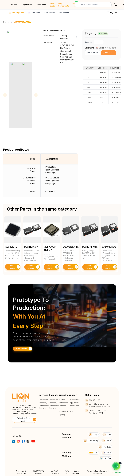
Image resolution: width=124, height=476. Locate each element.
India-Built (35, 13)
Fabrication (43, 400)
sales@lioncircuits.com (28, 414)
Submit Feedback (77, 472)
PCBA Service (49, 13)
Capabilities (27, 5)
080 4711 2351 (95, 400)
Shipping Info (74, 403)
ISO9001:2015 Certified (38, 472)
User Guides (74, 406)
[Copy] (64, 30)
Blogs (71, 409)
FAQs (71, 412)
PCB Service (64, 13)
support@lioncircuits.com (99, 407)
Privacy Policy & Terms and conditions (97, 472)
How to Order (74, 400)
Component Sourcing (44, 407)
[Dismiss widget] (120, 463)
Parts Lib (67, 472)
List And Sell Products (55, 472)
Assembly (43, 403)
